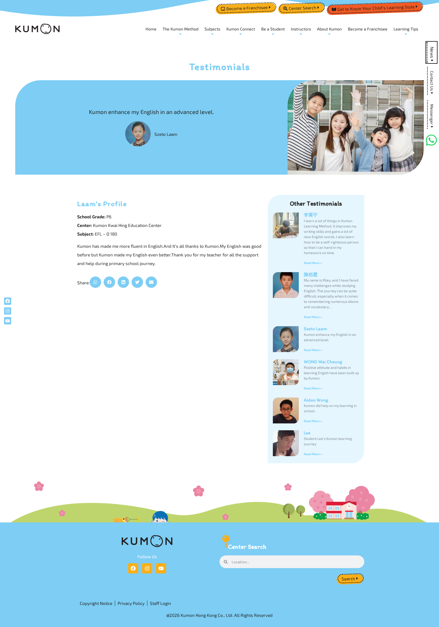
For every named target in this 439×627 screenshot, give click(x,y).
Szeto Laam (315, 329)
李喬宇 (311, 215)
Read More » (313, 263)
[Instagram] (147, 568)
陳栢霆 (311, 274)
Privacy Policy (131, 603)
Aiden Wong (316, 400)
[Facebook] (133, 568)
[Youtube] (161, 568)
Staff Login (160, 603)
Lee (307, 433)
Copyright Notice (96, 603)
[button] (95, 282)
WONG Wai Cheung (323, 362)
